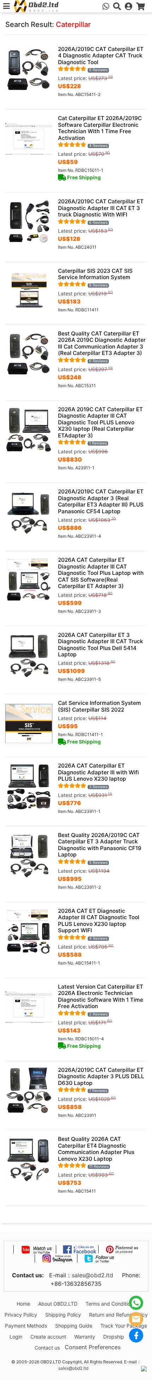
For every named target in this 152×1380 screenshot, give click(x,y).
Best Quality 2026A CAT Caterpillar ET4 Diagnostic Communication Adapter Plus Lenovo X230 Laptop (96, 1149)
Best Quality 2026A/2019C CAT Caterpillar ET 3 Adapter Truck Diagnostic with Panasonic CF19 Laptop (99, 845)
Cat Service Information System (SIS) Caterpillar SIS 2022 (99, 706)
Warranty (84, 1337)
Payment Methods (26, 1326)
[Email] (136, 1319)
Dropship (113, 1337)
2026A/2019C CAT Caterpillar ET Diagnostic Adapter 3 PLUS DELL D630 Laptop (101, 1076)
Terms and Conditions (111, 1304)
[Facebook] (136, 1335)
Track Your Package (123, 1326)
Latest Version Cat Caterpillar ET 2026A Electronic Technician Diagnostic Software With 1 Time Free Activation (100, 996)
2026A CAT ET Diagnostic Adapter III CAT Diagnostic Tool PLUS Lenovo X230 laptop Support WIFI (98, 920)
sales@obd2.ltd (92, 1275)
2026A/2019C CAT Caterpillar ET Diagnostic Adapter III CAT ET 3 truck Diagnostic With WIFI (101, 208)
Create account (48, 1337)
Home (23, 1304)
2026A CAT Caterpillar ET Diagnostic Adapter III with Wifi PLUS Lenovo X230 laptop (98, 772)
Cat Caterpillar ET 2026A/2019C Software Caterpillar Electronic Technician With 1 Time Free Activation (100, 128)
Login (16, 1337)
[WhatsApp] (136, 1303)
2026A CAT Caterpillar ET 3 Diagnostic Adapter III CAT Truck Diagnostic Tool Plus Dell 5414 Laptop (100, 645)
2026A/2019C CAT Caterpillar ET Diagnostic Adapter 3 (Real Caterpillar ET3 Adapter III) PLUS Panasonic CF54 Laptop (101, 501)
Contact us (47, 1348)
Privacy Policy (21, 1315)
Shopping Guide (73, 1326)
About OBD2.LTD (57, 1304)
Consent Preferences (93, 1347)
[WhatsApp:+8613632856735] (106, 6)
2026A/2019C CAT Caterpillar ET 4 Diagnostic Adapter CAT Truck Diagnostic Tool (101, 56)
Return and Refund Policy (118, 1315)
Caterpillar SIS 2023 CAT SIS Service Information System (95, 274)
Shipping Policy (63, 1315)
